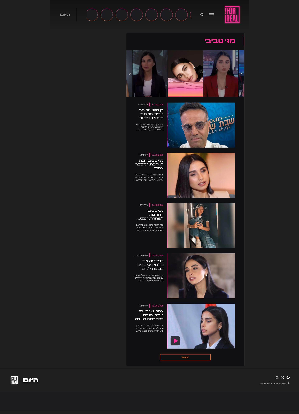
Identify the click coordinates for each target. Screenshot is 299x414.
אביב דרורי (143, 104)
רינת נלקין (143, 204)
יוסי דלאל (143, 154)
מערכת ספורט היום (139, 255)
